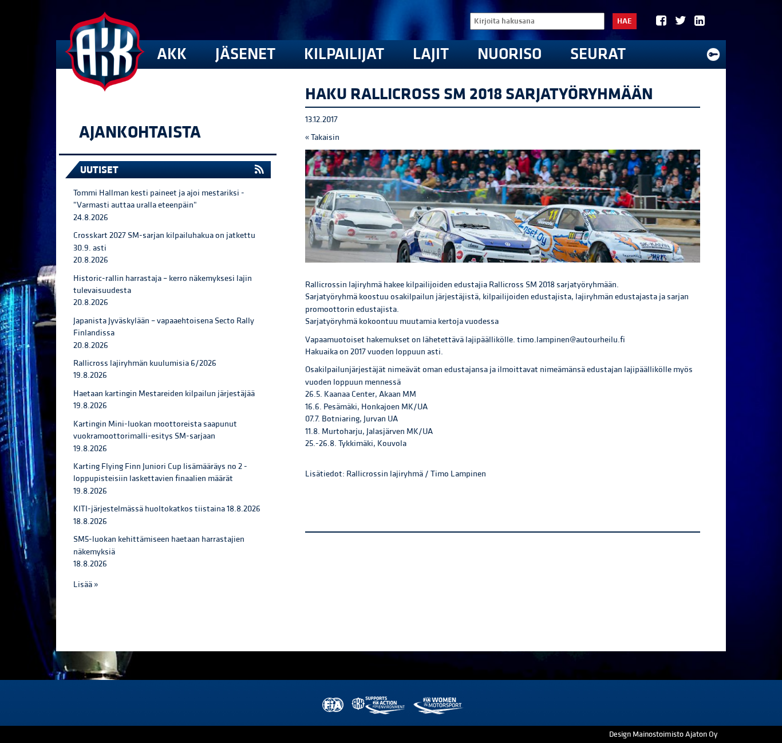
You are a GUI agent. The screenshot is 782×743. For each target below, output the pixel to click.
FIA (332, 705)
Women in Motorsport (437, 705)
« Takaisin (322, 137)
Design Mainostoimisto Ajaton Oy (663, 734)
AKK (172, 54)
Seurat (598, 54)
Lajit (431, 54)
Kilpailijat (344, 54)
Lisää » (85, 584)
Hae (624, 21)
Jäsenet (245, 54)
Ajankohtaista (140, 132)
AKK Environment (379, 705)
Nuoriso (509, 54)
